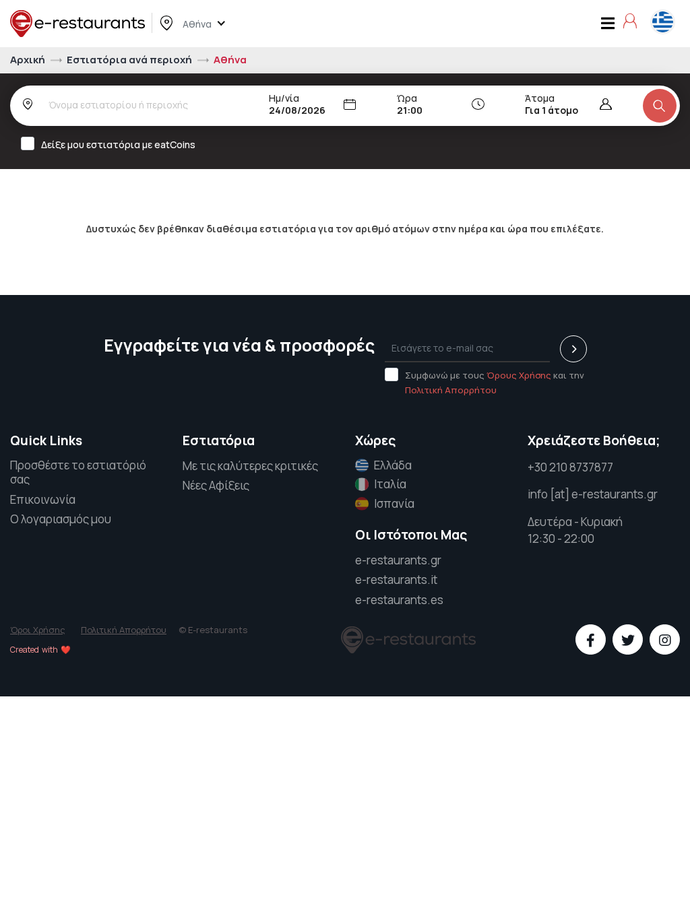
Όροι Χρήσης (37, 630)
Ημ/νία (284, 98)
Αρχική (28, 60)
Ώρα (407, 98)
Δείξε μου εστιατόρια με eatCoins (118, 144)
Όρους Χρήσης (519, 375)
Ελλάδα (393, 465)
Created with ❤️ (40, 649)
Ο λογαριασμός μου (60, 519)
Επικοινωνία (42, 499)
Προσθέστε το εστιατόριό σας (78, 473)
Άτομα (540, 98)
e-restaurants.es (399, 600)
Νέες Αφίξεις (216, 485)
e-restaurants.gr (398, 560)
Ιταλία (390, 484)
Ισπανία (394, 504)
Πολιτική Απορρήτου (451, 390)
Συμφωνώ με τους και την (494, 382)
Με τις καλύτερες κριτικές (250, 466)
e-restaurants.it (396, 579)
